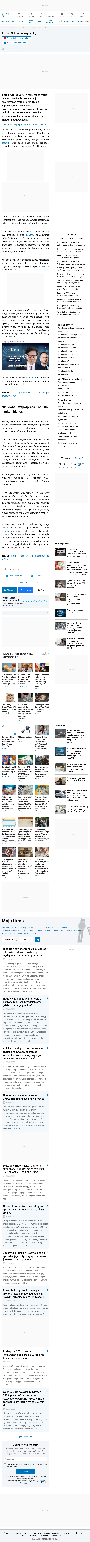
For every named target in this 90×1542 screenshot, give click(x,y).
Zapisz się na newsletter (30, 570)
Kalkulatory (68, 324)
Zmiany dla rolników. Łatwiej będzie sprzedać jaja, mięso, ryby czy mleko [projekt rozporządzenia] (72, 282)
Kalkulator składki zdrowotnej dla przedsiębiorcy (72, 329)
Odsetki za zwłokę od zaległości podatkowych (71, 411)
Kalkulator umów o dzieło (69, 348)
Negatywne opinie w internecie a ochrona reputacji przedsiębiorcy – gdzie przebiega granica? (71, 250)
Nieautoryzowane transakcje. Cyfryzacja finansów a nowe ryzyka (72, 263)
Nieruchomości (68, 21)
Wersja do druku (15, 563)
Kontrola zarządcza (66, 392)
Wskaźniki (67, 399)
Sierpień (80, 458)
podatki (5, 143)
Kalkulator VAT (65, 361)
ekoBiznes (77, 920)
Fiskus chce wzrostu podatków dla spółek (30, 546)
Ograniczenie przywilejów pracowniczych (30, 393)
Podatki (55, 920)
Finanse (48, 917)
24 (61, 464)
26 (69, 464)
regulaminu (31, 1454)
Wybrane (82, 238)
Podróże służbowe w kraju (69, 426)
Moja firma (17, 28)
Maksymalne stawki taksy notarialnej (69, 438)
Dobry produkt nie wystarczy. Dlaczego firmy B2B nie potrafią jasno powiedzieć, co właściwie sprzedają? (70, 307)
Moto (58, 21)
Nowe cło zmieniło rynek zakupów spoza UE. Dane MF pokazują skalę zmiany (72, 275)
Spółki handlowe (65, 385)
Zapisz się (26, 1461)
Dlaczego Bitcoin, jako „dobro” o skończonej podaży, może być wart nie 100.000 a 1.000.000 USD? (72, 269)
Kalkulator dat (64, 374)
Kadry (14, 21)
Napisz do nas (40, 563)
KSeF (87, 21)
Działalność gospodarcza (69, 382)
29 (81, 464)
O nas (6, 1522)
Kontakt (33, 1525)
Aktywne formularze (73, 378)
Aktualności (27, 28)
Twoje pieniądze (49, 21)
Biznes (21, 21)
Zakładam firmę (20, 917)
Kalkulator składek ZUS (68, 358)
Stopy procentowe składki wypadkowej (69, 418)
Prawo (40, 21)
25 (65, 464)
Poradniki (5, 923)
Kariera (79, 1522)
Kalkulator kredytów (67, 354)
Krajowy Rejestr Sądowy (68, 395)
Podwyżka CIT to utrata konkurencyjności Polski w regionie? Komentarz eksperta (70, 294)
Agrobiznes (65, 920)
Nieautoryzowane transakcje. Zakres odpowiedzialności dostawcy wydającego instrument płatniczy (72, 244)
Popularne (63, 238)
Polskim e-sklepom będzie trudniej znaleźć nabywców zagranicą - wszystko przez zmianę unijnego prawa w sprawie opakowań (71, 256)
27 (73, 464)
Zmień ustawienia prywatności (46, 1522)
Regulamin (67, 1522)
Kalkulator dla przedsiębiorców (71, 334)
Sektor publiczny (31, 21)
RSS (24, 1525)
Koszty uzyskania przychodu (70, 423)
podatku (31, 235)
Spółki (31, 917)
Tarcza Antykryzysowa (20, 923)
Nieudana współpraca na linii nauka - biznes (25, 124)
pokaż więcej (24, 1426)
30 (84, 464)
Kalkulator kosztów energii (69, 351)
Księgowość (5, 21)
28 (77, 464)
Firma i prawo (63, 543)
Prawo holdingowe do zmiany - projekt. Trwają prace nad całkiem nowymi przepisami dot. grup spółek (72, 288)
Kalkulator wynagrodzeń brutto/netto (68, 339)
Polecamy (61, 724)
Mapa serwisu (57, 1525)
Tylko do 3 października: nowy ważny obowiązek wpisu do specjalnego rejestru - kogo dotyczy (72, 313)
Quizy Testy (63, 446)
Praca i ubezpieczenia (33, 920)
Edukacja (79, 21)
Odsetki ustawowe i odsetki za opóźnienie (71, 404)
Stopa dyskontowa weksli (69, 443)
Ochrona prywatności (21, 1522)
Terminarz (68, 458)
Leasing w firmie (60, 917)
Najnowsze (73, 238)
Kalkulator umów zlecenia (69, 344)
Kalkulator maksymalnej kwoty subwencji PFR (71, 366)
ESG (34, 923)
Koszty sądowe (65, 389)
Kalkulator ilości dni (66, 371)
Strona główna (7, 28)
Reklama (44, 1525)
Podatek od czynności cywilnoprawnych (67, 431)
